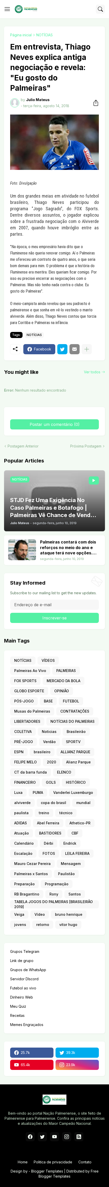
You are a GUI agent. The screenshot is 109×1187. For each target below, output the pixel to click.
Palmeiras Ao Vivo (30, 670)
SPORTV (73, 742)
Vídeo (39, 914)
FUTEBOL (71, 701)
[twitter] (42, 1136)
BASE (48, 701)
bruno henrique (68, 914)
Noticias (49, 731)
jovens (20, 924)
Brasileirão (76, 731)
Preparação (24, 884)
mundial (83, 802)
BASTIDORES (50, 833)
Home (23, 1162)
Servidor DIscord (24, 979)
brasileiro (42, 752)
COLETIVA (23, 731)
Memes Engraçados (26, 1024)
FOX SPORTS (25, 681)
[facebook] (30, 1136)
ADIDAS (20, 823)
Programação (56, 884)
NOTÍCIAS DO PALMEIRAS (72, 721)
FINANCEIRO (25, 782)
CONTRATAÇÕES (74, 711)
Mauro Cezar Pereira (32, 863)
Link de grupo (21, 960)
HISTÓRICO (76, 782)
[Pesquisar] (100, 9)
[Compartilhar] (94, 102)
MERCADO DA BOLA (63, 681)
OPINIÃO (61, 691)
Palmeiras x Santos (31, 874)
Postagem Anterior (23, 446)
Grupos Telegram (24, 951)
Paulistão (66, 874)
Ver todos (92, 372)
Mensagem (71, 863)
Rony (53, 894)
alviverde (22, 802)
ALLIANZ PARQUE (75, 752)
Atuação (21, 833)
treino (44, 813)
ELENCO (64, 772)
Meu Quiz (18, 1006)
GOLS (51, 782)
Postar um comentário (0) (55, 424)
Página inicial (21, 35)
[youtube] (54, 1136)
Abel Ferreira (48, 823)
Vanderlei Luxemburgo (73, 792)
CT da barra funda (30, 772)
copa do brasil (53, 802)
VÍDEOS (48, 660)
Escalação (23, 853)
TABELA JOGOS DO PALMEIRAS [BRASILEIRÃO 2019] (53, 904)
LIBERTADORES (27, 721)
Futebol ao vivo (23, 988)
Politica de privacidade (53, 1162)
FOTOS (49, 853)
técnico (65, 813)
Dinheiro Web (21, 997)
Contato (85, 1162)
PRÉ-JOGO (23, 742)
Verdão (49, 742)
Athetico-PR (79, 823)
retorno (42, 924)
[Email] (74, 349)
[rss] (78, 1136)
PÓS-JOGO (24, 701)
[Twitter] (62, 349)
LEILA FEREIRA (77, 853)
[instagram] (66, 1136)
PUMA (38, 792)
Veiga (19, 914)
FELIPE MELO (25, 762)
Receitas (17, 1015)
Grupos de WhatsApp (28, 970)
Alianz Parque (78, 762)
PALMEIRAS (66, 670)
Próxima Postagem (85, 446)
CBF (74, 833)
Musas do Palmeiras (32, 711)
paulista (21, 813)
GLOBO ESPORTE (29, 691)
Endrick (69, 843)
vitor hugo (68, 924)
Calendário (24, 843)
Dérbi (48, 843)
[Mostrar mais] (87, 349)
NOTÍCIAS (44, 35)
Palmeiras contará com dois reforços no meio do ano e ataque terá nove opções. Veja (68, 547)
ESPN (19, 752)
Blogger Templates (47, 1171)
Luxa (18, 792)
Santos (74, 894)
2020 (51, 762)
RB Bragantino (26, 894)
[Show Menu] (7, 9)
